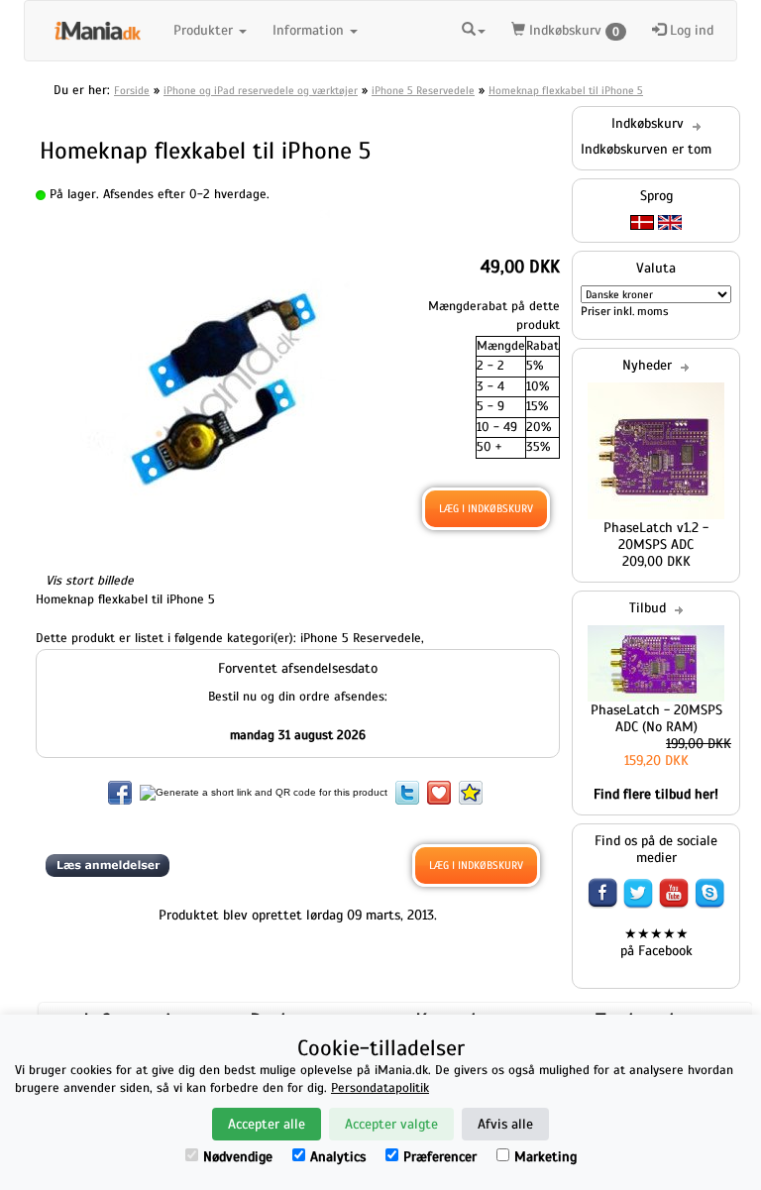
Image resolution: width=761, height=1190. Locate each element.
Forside (132, 90)
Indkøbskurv (572, 30)
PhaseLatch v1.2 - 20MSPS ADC (655, 536)
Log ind (689, 30)
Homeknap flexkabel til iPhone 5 (566, 90)
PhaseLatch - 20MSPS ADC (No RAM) (656, 718)
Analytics (338, 1156)
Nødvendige (237, 1156)
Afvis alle (505, 1124)
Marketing (545, 1156)
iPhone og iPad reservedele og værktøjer (260, 90)
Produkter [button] (205, 30)
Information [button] (310, 30)
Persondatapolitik (380, 1088)
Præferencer (440, 1156)
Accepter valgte (391, 1124)
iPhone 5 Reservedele (423, 90)
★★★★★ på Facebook (656, 942)
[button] (473, 28)
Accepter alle (266, 1124)
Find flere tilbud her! (656, 794)
